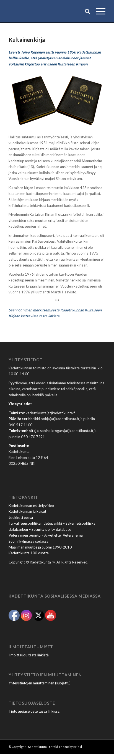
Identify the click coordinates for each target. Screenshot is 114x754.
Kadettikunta (37, 746)
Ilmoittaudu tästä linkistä (29, 655)
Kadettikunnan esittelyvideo (31, 505)
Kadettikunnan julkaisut (27, 511)
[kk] (47, 11)
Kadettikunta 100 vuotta (29, 553)
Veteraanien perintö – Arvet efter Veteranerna (46, 535)
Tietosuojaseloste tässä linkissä (34, 711)
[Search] (84, 11)
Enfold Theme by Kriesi (65, 746)
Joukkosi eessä (21, 517)
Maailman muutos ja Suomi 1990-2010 (40, 547)
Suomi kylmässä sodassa (28, 541)
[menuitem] (84, 11)
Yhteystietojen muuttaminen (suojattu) (40, 683)
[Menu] (97, 11)
